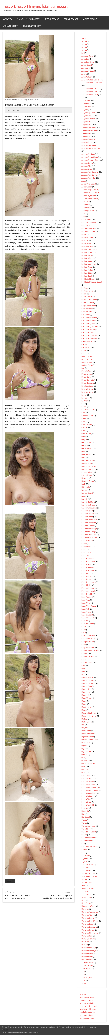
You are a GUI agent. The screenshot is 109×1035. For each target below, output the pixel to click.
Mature (84, 710)
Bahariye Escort (87, 225)
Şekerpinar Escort (88, 838)
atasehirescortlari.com (88, 1003)
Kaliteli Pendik (86, 546)
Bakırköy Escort (87, 237)
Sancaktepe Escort (88, 832)
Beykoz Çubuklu (87, 261)
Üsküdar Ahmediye (88, 948)
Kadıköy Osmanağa (88, 535)
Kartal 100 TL (86, 555)
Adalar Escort (86, 65)
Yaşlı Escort (85, 969)
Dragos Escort (86, 362)
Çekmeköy (85, 315)
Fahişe (84, 407)
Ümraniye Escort (87, 924)
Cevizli (84, 344)
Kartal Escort (52, 19)
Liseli (83, 668)
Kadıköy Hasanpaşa (89, 529)
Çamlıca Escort (87, 309)
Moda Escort (86, 731)
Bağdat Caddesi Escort (90, 222)
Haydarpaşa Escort (88, 469)
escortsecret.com (86, 1000)
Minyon (84, 728)
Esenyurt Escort (87, 392)
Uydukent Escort (87, 960)
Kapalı (83, 549)
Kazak (83, 627)
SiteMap (5, 1030)
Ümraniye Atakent (88, 915)
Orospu (84, 766)
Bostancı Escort (87, 291)
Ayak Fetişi (85, 202)
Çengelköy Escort (88, 341)
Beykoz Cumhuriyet (88, 264)
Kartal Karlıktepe (87, 579)
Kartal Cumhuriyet (88, 561)
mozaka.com (84, 994)
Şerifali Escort (86, 841)
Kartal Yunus (86, 612)
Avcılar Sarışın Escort (89, 190)
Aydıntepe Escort (87, 211)
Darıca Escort (86, 356)
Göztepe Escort (87, 448)
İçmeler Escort (86, 475)
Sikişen (84, 850)
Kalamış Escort (87, 540)
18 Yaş (84, 41)
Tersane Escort (87, 888)
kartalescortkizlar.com (88, 1006)
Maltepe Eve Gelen (88, 683)
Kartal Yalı (85, 609)
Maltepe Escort (87, 680)
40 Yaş (84, 50)
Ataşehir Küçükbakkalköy (91, 148)
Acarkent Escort (87, 56)
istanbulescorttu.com (87, 1012)
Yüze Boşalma (87, 977)
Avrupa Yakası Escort (89, 199)
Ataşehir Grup (86, 136)
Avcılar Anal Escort (88, 184)
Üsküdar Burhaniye (88, 951)
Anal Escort (85, 101)
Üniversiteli (85, 942)
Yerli (83, 974)
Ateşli (83, 181)
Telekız (84, 885)
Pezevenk (85, 808)
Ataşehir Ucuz (86, 169)
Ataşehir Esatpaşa (88, 121)
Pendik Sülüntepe (88, 796)
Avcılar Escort (10, 26)
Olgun (83, 749)
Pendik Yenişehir (87, 805)
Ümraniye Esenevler (89, 927)
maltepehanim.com (87, 1018)
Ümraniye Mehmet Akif (89, 933)
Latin (83, 665)
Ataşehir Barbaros (88, 118)
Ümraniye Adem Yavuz (90, 912)
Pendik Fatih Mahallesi (90, 787)
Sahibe (84, 823)
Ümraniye (85, 909)
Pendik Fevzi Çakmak (89, 790)
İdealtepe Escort (87, 481)
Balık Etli (84, 240)
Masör (83, 701)
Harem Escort (86, 463)
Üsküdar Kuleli (87, 957)
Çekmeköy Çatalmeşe (89, 326)
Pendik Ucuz (86, 802)
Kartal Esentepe (87, 567)
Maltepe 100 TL (87, 677)
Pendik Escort (71, 19)
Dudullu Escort (87, 365)
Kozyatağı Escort (87, 647)
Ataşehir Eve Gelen (88, 127)
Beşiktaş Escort (87, 246)
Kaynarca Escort (87, 624)
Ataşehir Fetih (86, 133)
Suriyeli (84, 879)
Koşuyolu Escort (87, 642)
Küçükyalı (85, 653)
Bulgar (83, 294)
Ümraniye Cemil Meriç (89, 921)
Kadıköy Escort (87, 517)
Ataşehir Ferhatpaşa (89, 130)
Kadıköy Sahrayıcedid (89, 538)
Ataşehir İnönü (86, 142)
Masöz (83, 704)
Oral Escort (85, 760)
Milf (82, 725)
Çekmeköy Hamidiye (89, 335)
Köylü (83, 645)
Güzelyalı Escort (87, 460)
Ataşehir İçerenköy (88, 139)
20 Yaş (84, 47)
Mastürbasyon (86, 707)
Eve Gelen (85, 398)
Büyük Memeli (86, 297)
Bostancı (84, 288)
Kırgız (83, 633)
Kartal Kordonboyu (88, 582)
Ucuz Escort (86, 903)
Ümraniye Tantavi (88, 939)
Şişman (84, 861)
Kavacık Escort (87, 615)
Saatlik (84, 820)
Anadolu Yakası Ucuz (89, 95)
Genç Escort (86, 433)
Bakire (83, 234)
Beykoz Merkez (87, 270)
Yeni (83, 971)
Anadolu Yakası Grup (89, 89)
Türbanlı (84, 891)
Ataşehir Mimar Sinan (89, 157)
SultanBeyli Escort (88, 873)
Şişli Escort (85, 859)
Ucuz (83, 900)
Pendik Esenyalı (87, 781)
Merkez (84, 719)
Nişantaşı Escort (87, 737)
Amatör (84, 74)
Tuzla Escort (86, 897)
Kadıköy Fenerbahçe (89, 520)
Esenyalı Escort (87, 389)
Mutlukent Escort (87, 734)
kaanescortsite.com (87, 1015)
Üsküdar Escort (87, 954)
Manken (84, 695)
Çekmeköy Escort (88, 329)
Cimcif (83, 350)
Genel (83, 436)
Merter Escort (86, 722)
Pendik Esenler (87, 778)
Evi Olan (84, 401)
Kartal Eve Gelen (87, 570)
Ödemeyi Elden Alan (89, 740)
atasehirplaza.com (87, 997)
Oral (83, 757)
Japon (83, 496)
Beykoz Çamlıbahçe (89, 249)
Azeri (83, 214)
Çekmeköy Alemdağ (89, 318)
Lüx (82, 674)
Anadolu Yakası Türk (89, 92)
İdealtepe (84, 478)
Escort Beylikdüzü (88, 380)
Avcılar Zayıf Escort (88, 196)
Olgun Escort (86, 752)
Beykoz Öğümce (87, 273)
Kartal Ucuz (85, 603)
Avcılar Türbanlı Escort (90, 193)
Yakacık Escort (87, 966)
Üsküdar (84, 945)
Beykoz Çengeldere (88, 252)
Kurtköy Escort (86, 662)
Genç (83, 431)
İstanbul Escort (87, 493)
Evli (82, 404)
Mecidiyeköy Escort (88, 713)
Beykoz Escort (86, 267)
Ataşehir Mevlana (88, 154)
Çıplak (83, 353)
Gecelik (84, 428)
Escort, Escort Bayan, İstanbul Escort (35, 6)
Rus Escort (85, 817)
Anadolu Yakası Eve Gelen (91, 83)
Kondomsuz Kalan (88, 639)
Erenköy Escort (87, 371)
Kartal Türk (85, 600)
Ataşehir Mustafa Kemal (90, 160)
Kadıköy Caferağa (88, 505)
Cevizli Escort (86, 347)
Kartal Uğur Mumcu (88, 606)
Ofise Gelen (85, 743)
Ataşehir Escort (87, 124)
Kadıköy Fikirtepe (88, 526)
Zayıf (83, 980)
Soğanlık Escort (87, 864)
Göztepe (84, 445)
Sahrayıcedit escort (88, 826)
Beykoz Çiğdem (87, 258)
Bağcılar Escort (87, 219)
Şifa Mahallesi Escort (89, 847)
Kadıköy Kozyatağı (88, 532)
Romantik (85, 811)
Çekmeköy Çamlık (88, 324)
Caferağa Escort (87, 303)
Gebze (83, 422)
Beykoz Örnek (86, 276)
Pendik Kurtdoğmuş (88, 793)
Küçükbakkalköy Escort (90, 650)
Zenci (83, 983)
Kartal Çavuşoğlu (88, 558)
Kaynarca (10, 881)
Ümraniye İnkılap (87, 930)
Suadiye (84, 867)
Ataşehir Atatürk (87, 115)
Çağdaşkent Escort (88, 306)
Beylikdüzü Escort (32, 26)
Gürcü (83, 457)
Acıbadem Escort (87, 62)
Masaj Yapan (86, 698)
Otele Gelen (85, 769)
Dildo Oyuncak (87, 359)
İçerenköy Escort (87, 472)
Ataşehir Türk (86, 166)
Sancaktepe (85, 829)
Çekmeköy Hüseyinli (89, 338)
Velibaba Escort (87, 963)
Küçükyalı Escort (87, 656)
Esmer (83, 395)
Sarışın (84, 835)
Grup (83, 451)
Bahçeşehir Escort (88, 231)
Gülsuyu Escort (87, 454)
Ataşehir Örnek (87, 163)
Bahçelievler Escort (88, 228)
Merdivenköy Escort (88, 716)
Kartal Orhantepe (87, 588)
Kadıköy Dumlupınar (89, 508)
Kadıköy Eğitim (87, 511)
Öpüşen (84, 754)
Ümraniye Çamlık (88, 918)
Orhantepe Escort (88, 763)
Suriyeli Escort (86, 882)
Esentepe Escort (87, 386)
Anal (83, 98)
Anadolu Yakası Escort (28, 19)
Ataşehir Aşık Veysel (89, 112)
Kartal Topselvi (87, 597)
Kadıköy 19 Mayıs (88, 502)
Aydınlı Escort (86, 208)
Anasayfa (7, 19)
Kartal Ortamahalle (88, 591)
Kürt (83, 659)
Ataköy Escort (86, 104)
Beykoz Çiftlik (86, 255)
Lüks (83, 671)
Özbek (83, 772)
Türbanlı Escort (87, 894)
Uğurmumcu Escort (88, 906)
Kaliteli (84, 543)
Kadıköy (84, 499)
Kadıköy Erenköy (87, 514)
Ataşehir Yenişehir (88, 178)
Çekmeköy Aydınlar (88, 321)
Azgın (83, 217)
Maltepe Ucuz (86, 692)
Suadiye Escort (87, 870)
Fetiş (83, 413)
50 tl (83, 53)
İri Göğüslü (85, 487)
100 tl (83, 38)
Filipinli (84, 419)
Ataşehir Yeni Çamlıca (89, 172)
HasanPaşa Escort (88, 466)
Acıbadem (85, 59)
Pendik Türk (86, 799)
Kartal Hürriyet (86, 576)
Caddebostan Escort (89, 300)
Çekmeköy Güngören (89, 332)
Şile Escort (85, 856)
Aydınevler (85, 205)
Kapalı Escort (86, 552)
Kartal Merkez (86, 585)
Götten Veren (86, 442)
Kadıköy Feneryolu (88, 523)
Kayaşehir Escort (87, 618)
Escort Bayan (86, 377)
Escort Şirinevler (87, 383)
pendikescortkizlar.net (88, 1009)
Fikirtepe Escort (87, 416)
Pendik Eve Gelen (88, 784)
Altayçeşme (85, 68)
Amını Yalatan (86, 77)
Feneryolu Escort (87, 410)
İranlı (83, 484)
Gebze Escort (90, 19)
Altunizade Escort (88, 71)
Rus (83, 814)
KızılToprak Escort (88, 636)
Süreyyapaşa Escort (89, 876)
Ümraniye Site (86, 936)
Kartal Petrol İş (87, 594)
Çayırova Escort (87, 312)
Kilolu (83, 630)
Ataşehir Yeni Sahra (89, 175)
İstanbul (84, 490)
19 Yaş (84, 44)
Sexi (83, 844)
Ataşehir (84, 110)
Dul (82, 368)
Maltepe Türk (86, 689)
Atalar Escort (86, 107)
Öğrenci (84, 746)
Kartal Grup (85, 573)
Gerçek (84, 439)
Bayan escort (86, 243)
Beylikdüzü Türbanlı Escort (91, 282)
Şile (82, 853)
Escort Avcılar (86, 374)
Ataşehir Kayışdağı (88, 145)
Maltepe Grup (86, 686)
